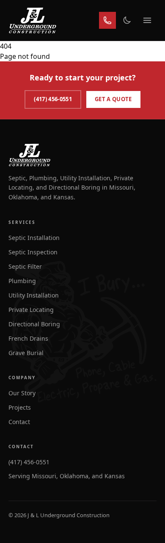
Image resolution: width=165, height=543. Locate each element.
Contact (19, 422)
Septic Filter (25, 266)
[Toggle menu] (147, 20)
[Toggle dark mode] (126, 20)
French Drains (28, 338)
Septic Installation (34, 238)
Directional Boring (34, 324)
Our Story (22, 393)
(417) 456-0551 (53, 99)
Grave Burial (26, 353)
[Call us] (107, 20)
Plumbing (22, 281)
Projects (19, 407)
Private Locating (31, 310)
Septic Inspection (33, 252)
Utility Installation (33, 295)
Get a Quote (113, 99)
